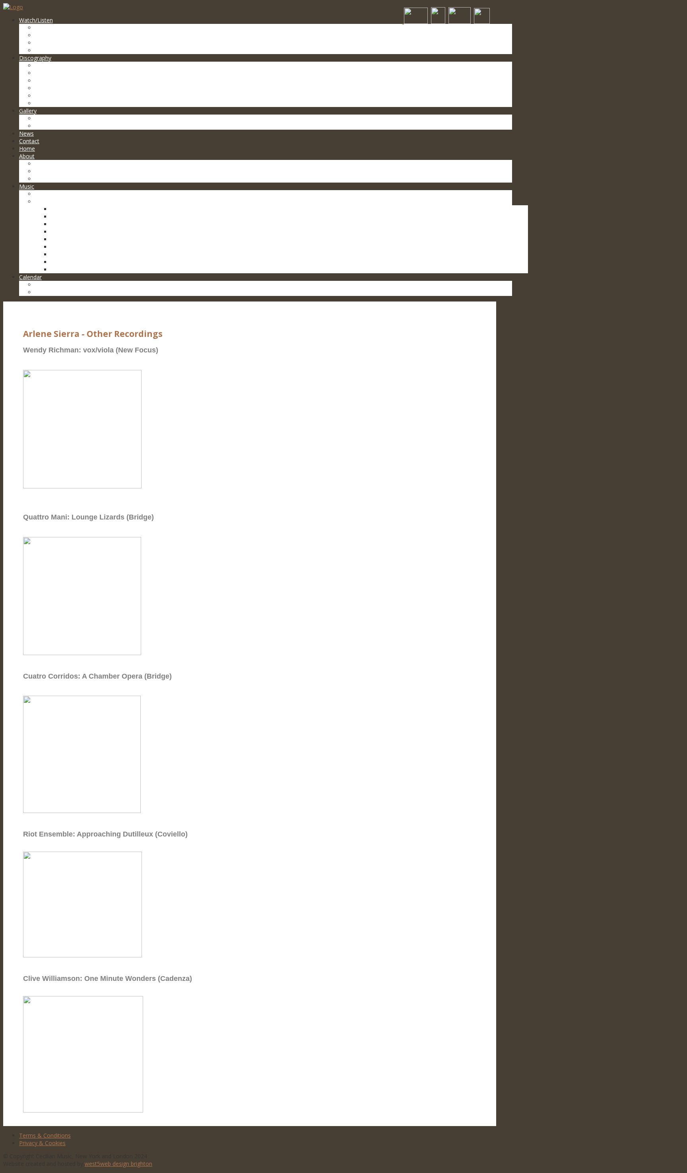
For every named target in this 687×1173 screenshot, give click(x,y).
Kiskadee (62, 209)
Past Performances (60, 292)
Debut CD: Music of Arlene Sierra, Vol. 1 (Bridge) (97, 88)
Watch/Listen (36, 20)
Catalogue (48, 194)
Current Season (55, 284)
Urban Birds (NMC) (59, 95)
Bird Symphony (70, 216)
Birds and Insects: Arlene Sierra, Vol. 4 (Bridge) (94, 65)
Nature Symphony (74, 224)
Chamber (46, 43)
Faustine (62, 254)
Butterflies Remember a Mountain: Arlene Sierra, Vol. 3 (105, 73)
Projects (45, 201)
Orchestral (48, 35)
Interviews (48, 171)
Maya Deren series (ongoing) (88, 231)
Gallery (28, 111)
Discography (35, 58)
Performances (53, 126)
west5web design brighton (118, 1163)
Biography (48, 163)
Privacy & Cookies (42, 1143)
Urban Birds (66, 239)
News (26, 133)
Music (26, 186)
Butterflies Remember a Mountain (95, 247)
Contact (29, 141)
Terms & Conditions (45, 1135)
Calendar (30, 277)
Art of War (64, 262)
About (27, 156)
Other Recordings (57, 103)
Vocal (42, 50)
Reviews (45, 179)
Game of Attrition (73, 269)
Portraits (46, 118)
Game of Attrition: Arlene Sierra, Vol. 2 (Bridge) (94, 80)
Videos (43, 27)
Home (27, 148)
